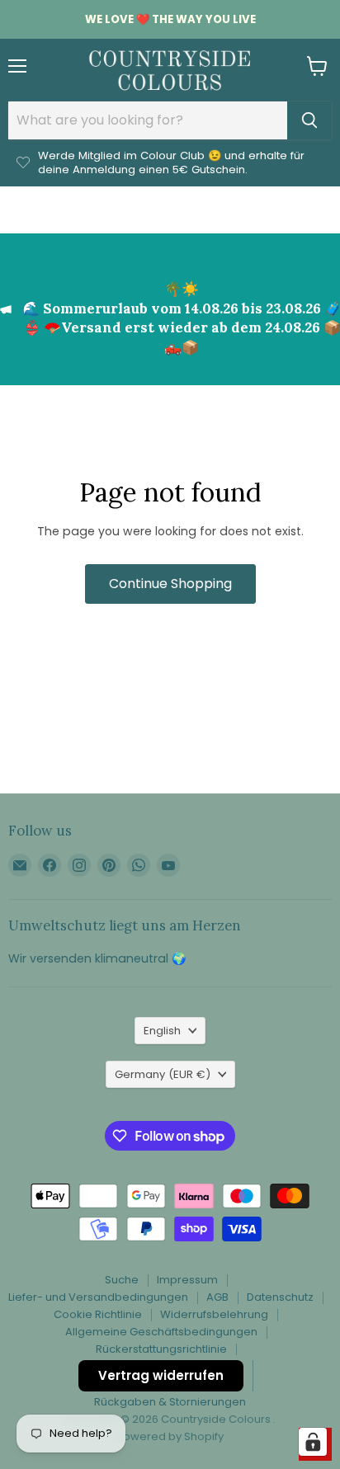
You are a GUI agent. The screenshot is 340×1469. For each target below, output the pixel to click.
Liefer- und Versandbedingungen (98, 1297)
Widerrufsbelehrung (214, 1314)
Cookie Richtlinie (98, 1314)
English (162, 1030)
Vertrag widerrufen (161, 1375)
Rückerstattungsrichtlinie (161, 1349)
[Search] (309, 120)
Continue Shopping (170, 583)
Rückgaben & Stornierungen (170, 1402)
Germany (162, 1074)
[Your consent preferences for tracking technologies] (313, 1442)
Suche (122, 1280)
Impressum (187, 1280)
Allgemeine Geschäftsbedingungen (161, 1332)
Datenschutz (280, 1297)
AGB (217, 1297)
